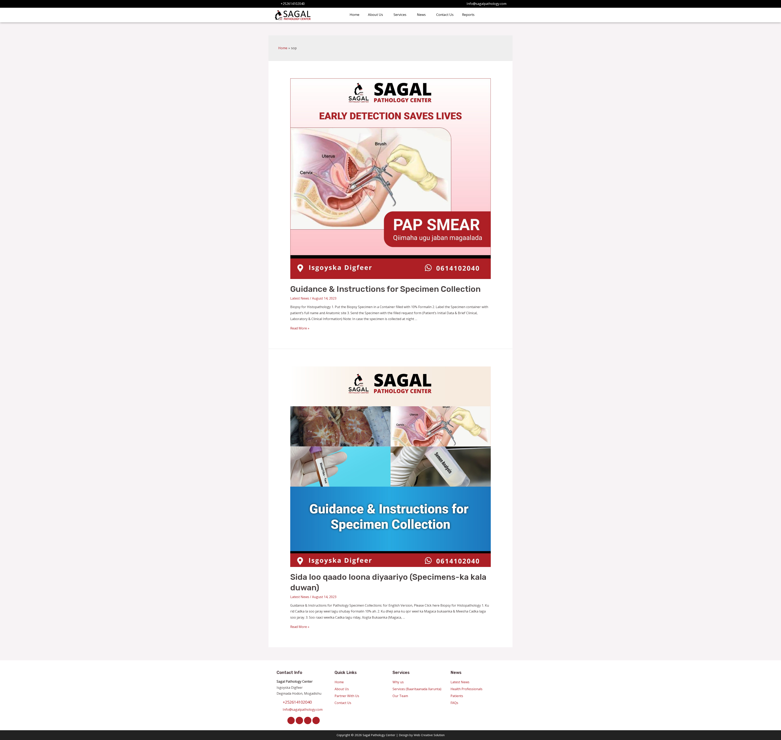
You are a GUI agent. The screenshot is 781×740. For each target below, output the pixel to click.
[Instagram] (307, 720)
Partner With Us (347, 696)
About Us (375, 14)
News (421, 14)
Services (400, 14)
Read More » (299, 328)
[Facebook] (291, 720)
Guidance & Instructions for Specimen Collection (385, 289)
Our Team (400, 696)
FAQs (454, 703)
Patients (456, 696)
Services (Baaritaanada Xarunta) (417, 689)
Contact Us (445, 14)
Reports (468, 14)
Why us (398, 682)
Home (354, 14)
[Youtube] (316, 720)
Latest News (299, 298)
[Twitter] (299, 720)
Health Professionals (466, 689)
